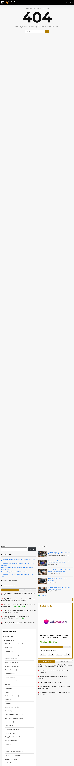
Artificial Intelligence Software (13, 644)
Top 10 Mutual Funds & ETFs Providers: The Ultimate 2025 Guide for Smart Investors (18, 623)
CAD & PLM (8, 725)
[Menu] (2, 2)
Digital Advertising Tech (11, 729)
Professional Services (11, 696)
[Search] (67, 2)
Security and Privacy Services (13, 751)
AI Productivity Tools (53, 573)
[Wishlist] (71, 2)
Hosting (7, 763)
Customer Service (10, 759)
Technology (6, 640)
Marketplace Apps (10, 658)
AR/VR (7, 684)
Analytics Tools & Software (12, 755)
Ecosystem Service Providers (13, 666)
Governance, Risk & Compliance (13, 655)
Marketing (8, 647)
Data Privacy (8, 688)
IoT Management (9, 748)
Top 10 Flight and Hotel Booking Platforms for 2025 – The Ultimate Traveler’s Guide (18, 611)
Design (7, 744)
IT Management (9, 733)
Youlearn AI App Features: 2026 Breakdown (14, 572)
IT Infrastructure (9, 677)
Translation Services (10, 662)
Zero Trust (8, 699)
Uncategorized (7, 636)
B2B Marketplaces (10, 740)
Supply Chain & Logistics (11, 737)
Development (9, 673)
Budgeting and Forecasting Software (56, 555)
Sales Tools (8, 722)
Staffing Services (10, 681)
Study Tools (51, 564)
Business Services (10, 670)
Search (3, 546)
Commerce (8, 651)
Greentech (8, 710)
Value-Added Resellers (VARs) (13, 718)
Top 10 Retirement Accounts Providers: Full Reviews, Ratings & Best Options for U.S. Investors (18, 599)
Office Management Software (13, 714)
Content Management (11, 707)
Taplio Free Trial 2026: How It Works (51, 682)
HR (6, 692)
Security (7, 703)
